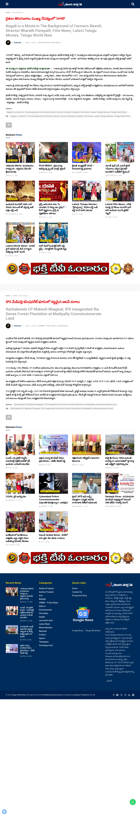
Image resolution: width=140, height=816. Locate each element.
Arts (41, 595)
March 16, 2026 (112, 468)
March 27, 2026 (46, 172)
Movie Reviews (45, 627)
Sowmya (17, 42)
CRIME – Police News (48, 603)
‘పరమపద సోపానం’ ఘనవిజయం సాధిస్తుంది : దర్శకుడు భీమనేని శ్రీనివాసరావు (20, 168)
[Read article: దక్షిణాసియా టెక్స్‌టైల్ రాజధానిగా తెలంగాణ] (86, 444)
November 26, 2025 (114, 506)
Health (42, 617)
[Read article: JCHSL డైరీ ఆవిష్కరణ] (20, 483)
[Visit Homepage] (70, 4)
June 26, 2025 (12, 256)
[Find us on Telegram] (133, 695)
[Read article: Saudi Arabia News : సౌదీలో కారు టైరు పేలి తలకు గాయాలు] (53, 521)
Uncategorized (46, 645)
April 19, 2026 (12, 468)
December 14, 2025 (80, 172)
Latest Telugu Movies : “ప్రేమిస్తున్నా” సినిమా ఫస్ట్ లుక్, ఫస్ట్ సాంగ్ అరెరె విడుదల (85, 207)
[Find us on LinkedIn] (129, 695)
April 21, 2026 (12, 175)
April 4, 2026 (45, 465)
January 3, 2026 (46, 506)
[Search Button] (133, 4)
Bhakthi (42, 599)
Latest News (79, 160)
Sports (42, 638)
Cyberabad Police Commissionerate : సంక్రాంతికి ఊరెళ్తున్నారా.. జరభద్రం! (53, 499)
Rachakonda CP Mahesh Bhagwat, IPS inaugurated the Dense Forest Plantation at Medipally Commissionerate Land (65, 404)
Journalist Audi (46, 620)
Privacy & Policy (79, 595)
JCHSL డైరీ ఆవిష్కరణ (16, 496)
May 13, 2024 (31, 42)
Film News (56, 42)
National (43, 631)
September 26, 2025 (14, 214)
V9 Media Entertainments (52, 695)
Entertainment (17, 12)
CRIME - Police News (20, 296)
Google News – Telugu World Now (86, 630)
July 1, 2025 (78, 214)
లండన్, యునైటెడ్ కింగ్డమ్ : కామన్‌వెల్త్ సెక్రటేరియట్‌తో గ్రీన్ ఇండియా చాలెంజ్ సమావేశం (18, 461)
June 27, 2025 (112, 217)
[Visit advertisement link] (70, 269)
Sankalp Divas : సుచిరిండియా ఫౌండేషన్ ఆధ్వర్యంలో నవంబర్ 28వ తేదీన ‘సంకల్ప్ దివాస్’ (119, 499)
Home (8, 12)
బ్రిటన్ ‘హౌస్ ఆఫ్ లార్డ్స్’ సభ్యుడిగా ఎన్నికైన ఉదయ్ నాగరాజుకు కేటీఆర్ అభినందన (84, 499)
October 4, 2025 (13, 545)
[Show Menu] (7, 4)
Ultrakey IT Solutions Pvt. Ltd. (84, 695)
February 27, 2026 (14, 500)
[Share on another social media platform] (9, 125)
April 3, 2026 (78, 465)
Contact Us (77, 592)
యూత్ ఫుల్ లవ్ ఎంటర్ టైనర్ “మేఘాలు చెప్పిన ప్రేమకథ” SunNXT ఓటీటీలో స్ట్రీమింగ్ (117, 168)
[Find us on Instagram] (125, 695)
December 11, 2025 (80, 506)
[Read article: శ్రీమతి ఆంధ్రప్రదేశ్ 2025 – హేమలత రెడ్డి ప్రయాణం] (86, 152)
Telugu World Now (18, 695)
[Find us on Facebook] (113, 695)
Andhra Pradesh (46, 588)
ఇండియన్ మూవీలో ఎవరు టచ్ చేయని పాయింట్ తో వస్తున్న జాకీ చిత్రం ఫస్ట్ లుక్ (19, 207)
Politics (42, 635)
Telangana (44, 642)
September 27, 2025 (114, 175)
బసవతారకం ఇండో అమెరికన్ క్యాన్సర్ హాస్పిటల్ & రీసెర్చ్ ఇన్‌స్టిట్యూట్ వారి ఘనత (26, 631)
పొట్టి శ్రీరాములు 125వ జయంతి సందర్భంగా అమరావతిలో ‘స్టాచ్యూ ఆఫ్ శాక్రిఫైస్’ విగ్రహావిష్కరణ (119, 461)
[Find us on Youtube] (117, 695)
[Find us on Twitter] (121, 695)
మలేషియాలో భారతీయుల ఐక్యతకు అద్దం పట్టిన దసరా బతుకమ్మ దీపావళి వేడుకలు (17, 538)
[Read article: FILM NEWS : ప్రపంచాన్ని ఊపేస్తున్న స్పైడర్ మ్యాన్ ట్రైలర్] (53, 152)
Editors (42, 606)
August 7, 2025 (46, 217)
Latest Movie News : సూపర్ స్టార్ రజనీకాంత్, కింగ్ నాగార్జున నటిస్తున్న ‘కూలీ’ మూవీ (20, 249)
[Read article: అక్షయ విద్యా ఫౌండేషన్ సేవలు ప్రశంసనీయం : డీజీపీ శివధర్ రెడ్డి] (53, 444)
